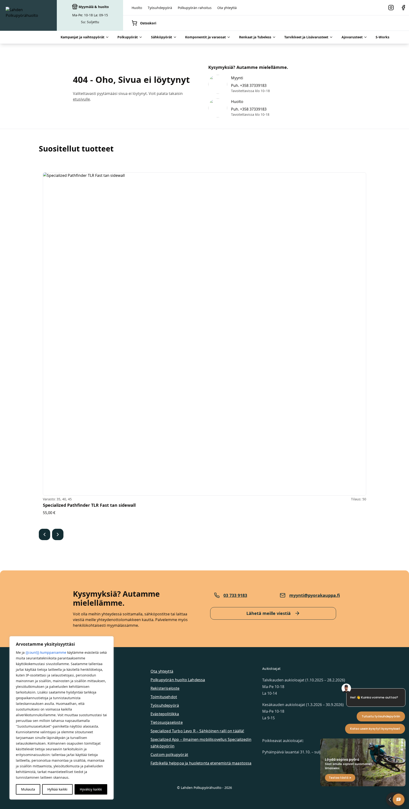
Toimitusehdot (164, 696)
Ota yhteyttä (227, 7)
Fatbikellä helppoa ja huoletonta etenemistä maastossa (201, 763)
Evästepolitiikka (165, 713)
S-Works (382, 37)
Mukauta (28, 789)
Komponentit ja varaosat (205, 37)
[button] (44, 534)
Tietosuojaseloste (167, 722)
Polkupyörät (127, 37)
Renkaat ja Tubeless (255, 37)
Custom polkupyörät (169, 754)
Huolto (137, 7)
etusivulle (81, 99)
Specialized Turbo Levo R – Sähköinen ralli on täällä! (197, 730)
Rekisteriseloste (165, 688)
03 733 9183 (235, 595)
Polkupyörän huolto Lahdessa (178, 679)
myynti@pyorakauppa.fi (314, 595)
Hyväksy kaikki (91, 789)
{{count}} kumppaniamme (46, 652)
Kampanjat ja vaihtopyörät (82, 37)
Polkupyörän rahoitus (195, 7)
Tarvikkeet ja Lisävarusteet (306, 37)
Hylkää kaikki (57, 789)
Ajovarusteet (352, 37)
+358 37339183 (253, 85)
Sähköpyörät (161, 37)
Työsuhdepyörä (160, 7)
